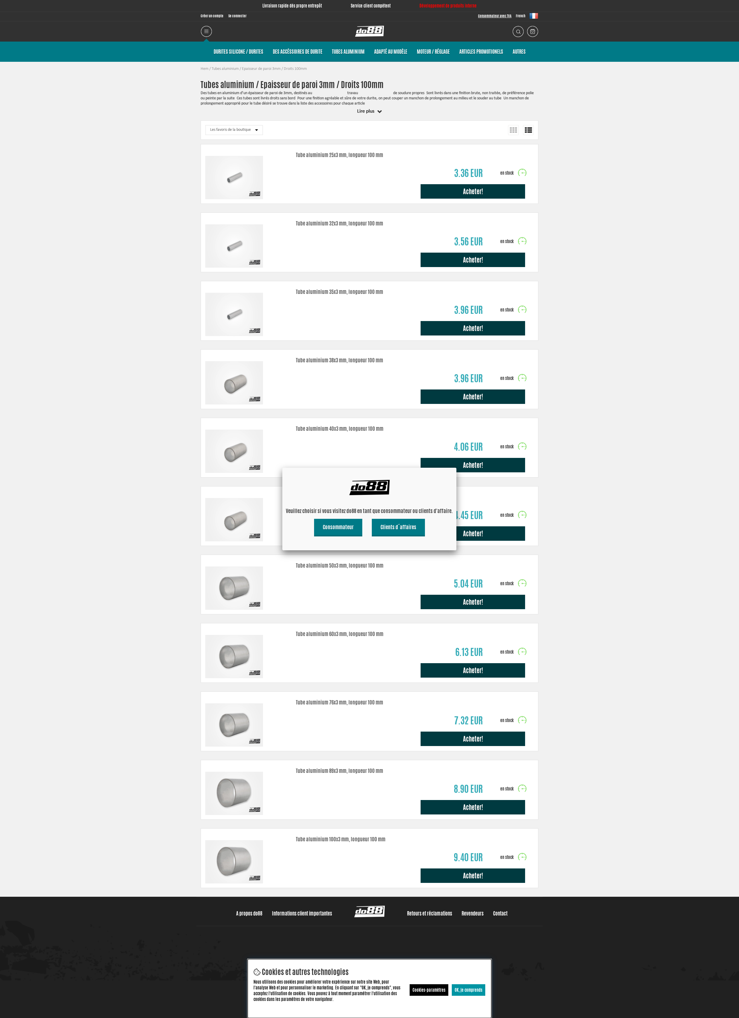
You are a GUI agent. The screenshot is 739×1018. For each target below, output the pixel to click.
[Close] (456, 468)
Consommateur (338, 527)
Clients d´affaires (398, 527)
